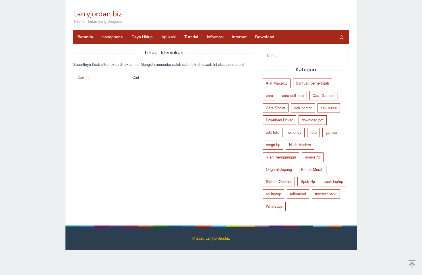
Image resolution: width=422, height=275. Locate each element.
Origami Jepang (279, 169)
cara (269, 95)
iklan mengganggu (281, 157)
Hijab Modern (300, 144)
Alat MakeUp (276, 83)
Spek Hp (308, 181)
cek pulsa (329, 107)
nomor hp (312, 157)
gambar (332, 132)
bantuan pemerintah (312, 83)
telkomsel (298, 193)
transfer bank (326, 193)
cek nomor (303, 107)
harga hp (273, 144)
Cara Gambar (324, 95)
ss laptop (273, 193)
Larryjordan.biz (97, 14)
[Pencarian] (341, 37)
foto (313, 132)
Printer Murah (312, 169)
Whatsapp (274, 206)
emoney (294, 132)
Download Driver (279, 120)
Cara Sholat (275, 107)
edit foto (272, 132)
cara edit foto (293, 95)
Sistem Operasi (279, 181)
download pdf (313, 120)
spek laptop (333, 181)
